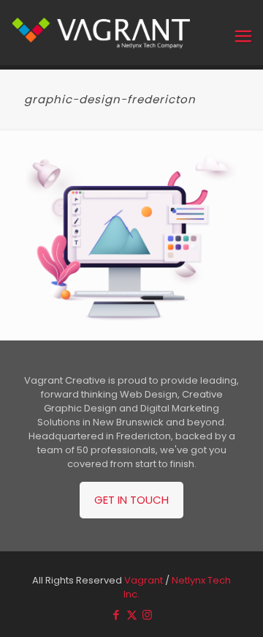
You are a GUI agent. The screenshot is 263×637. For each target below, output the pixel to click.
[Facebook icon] (116, 614)
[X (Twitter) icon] (131, 614)
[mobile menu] (243, 36)
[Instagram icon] (147, 614)
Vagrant (143, 580)
